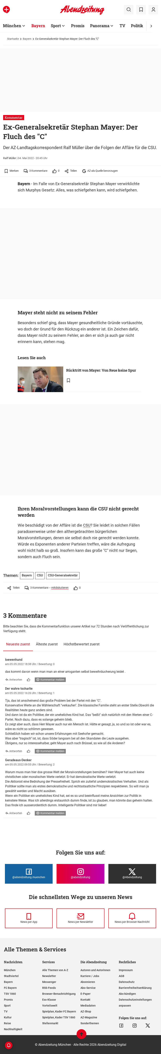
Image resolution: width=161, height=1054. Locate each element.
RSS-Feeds (49, 987)
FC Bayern (10, 987)
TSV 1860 (10, 993)
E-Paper (85, 993)
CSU (87, 525)
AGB (121, 976)
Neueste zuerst (18, 644)
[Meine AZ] (153, 9)
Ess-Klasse (49, 999)
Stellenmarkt (50, 1023)
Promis (77, 25)
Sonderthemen (89, 1023)
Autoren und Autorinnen (95, 970)
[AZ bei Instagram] (134, 1025)
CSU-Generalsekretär (63, 575)
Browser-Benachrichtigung (59, 993)
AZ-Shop (85, 1011)
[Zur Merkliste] (141, 9)
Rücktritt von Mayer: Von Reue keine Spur (101, 370)
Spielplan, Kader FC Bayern (59, 1011)
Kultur (8, 1017)
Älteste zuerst (47, 644)
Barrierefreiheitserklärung (135, 987)
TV (122, 25)
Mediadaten (88, 1005)
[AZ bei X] (147, 1025)
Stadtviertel (11, 976)
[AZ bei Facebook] (121, 1025)
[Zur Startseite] (82, 14)
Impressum (126, 970)
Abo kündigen (127, 993)
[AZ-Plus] (6, 9)
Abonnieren (87, 981)
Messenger (49, 981)
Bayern (38, 25)
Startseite (13, 38)
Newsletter (49, 976)
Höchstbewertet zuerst (82, 644)
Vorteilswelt (49, 1005)
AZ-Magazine (88, 1017)
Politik (137, 25)
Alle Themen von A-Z (55, 970)
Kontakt (85, 999)
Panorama (99, 25)
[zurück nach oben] (81, 1036)
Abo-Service (88, 987)
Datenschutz (126, 981)
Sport (56, 25)
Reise (7, 1023)
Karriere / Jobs (89, 976)
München (12, 25)
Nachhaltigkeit (13, 1029)
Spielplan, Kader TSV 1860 (58, 1017)
